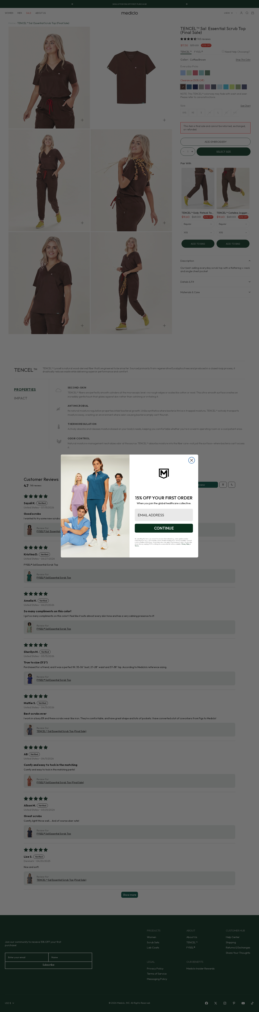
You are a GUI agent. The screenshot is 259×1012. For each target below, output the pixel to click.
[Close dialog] (192, 460)
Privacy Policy (185, 544)
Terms (137, 546)
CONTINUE (164, 528)
